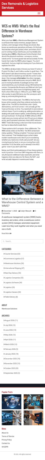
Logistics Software (13, 282)
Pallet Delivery (11, 297)
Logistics (10, 287)
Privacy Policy (7, 440)
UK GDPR (5, 447)
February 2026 (11, 349)
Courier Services (12, 254)
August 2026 (11, 320)
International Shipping (14, 268)
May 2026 (10, 335)
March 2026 (11, 344)
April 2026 (10, 340)
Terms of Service (8, 436)
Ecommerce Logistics (14, 259)
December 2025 (12, 359)
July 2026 (10, 325)
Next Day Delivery (13, 273)
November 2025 (12, 363)
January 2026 (11, 354)
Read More (6, 233)
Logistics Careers (13, 292)
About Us (5, 433)
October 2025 (11, 368)
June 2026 (10, 330)
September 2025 (12, 373)
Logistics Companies (14, 278)
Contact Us (6, 443)
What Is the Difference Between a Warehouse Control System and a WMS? (22, 202)
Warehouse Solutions (14, 263)
